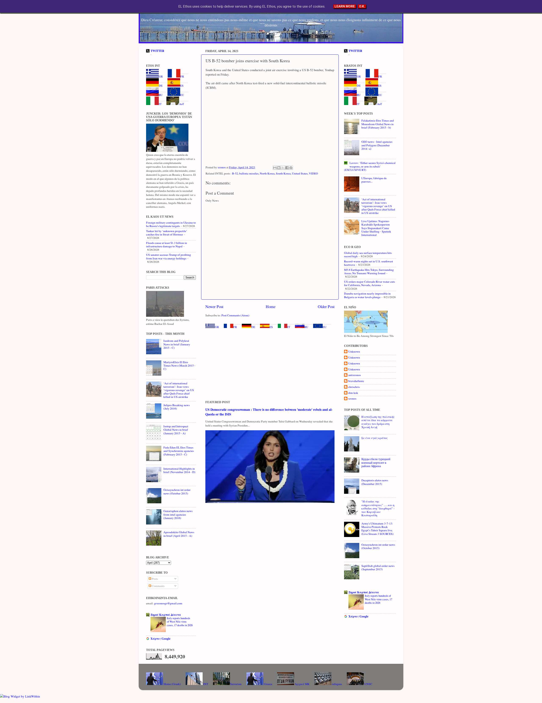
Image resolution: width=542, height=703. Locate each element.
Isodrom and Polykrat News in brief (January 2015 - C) (176, 344)
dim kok (353, 393)
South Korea (283, 173)
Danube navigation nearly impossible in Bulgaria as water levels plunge (367, 295)
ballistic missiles (249, 173)
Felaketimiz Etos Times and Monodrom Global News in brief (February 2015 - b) (377, 124)
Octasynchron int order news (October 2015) (177, 491)
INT (205, 684)
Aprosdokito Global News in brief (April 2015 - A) (178, 533)
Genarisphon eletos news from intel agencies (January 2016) (177, 514)
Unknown (354, 351)
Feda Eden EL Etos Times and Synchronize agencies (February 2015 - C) (178, 451)
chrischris (354, 387)
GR (217, 327)
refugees (336, 684)
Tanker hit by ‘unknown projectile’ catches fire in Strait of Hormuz (166, 232)
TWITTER (157, 51)
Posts (154, 579)
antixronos (354, 375)
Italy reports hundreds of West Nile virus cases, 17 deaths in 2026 (180, 621)
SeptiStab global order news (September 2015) (377, 567)
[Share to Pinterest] (291, 168)
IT (288, 327)
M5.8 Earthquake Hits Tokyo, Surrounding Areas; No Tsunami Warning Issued (369, 271)
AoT (181, 104)
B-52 (235, 173)
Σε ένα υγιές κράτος (374, 438)
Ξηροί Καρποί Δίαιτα (166, 615)
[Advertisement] (270, 364)
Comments (158, 586)
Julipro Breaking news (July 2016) (176, 406)
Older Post (326, 306)
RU (306, 327)
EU (324, 327)
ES (271, 327)
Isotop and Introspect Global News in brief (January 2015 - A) (175, 429)
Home (270, 306)
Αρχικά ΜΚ (302, 684)
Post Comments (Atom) (235, 315)
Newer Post (214, 306)
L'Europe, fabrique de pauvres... (374, 179)
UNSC (368, 684)
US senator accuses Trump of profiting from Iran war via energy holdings (168, 256)
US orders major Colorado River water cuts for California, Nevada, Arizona (369, 283)
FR (235, 327)
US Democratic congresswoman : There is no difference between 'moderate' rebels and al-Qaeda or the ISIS (268, 412)
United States (300, 173)
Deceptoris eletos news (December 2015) (374, 482)
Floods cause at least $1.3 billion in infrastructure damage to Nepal (166, 244)
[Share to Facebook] (287, 168)
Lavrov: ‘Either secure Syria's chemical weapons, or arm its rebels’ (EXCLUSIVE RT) (369, 166)
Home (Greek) (172, 684)
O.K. (362, 6)
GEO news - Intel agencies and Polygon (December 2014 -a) (376, 145)
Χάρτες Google (160, 639)
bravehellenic (356, 381)
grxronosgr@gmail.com (168, 603)
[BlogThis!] (279, 168)
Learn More (345, 6)
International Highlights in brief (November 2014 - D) (179, 470)
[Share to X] (283, 168)
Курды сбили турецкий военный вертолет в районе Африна (375, 462)
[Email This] (275, 168)
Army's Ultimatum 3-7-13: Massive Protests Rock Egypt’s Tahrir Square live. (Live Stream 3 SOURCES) (377, 529)
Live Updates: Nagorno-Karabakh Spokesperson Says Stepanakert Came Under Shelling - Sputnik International (376, 228)
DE (253, 327)
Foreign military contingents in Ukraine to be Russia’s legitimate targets (171, 224)
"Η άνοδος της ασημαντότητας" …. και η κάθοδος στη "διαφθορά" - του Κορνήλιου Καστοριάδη (378, 508)
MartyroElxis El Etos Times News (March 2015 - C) (179, 365)
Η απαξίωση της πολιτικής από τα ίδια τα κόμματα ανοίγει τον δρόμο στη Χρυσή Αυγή (378, 422)
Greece (267, 684)
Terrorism (236, 684)
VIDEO (313, 173)
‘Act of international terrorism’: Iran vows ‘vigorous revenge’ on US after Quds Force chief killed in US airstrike (178, 390)
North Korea (267, 173)
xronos (352, 398)
